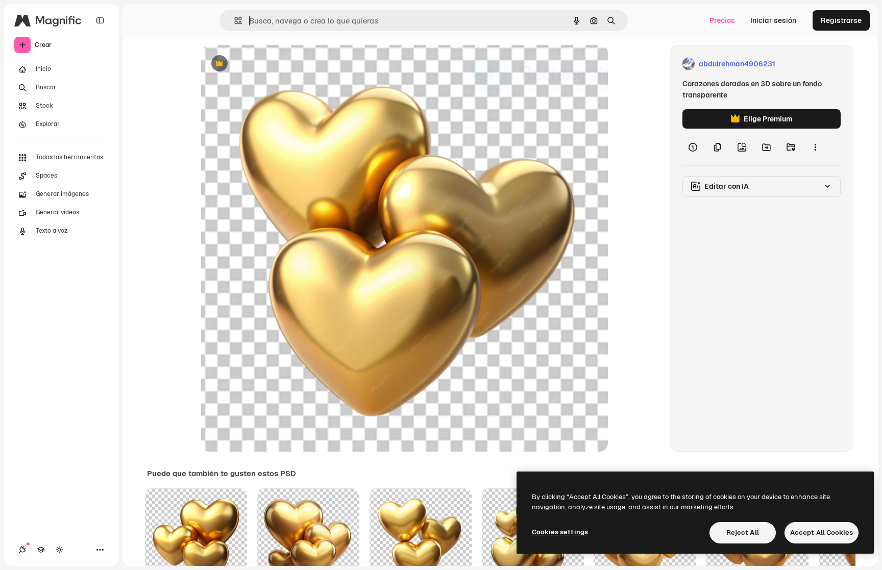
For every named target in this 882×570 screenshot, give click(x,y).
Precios (722, 20)
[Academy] (41, 549)
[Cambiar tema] (59, 549)
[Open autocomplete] (234, 20)
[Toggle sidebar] (100, 20)
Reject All (742, 532)
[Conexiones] (22, 549)
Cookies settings (560, 532)
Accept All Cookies (821, 532)
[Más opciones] (815, 147)
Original (266, 64)
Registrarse (841, 20)
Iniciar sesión (773, 20)
